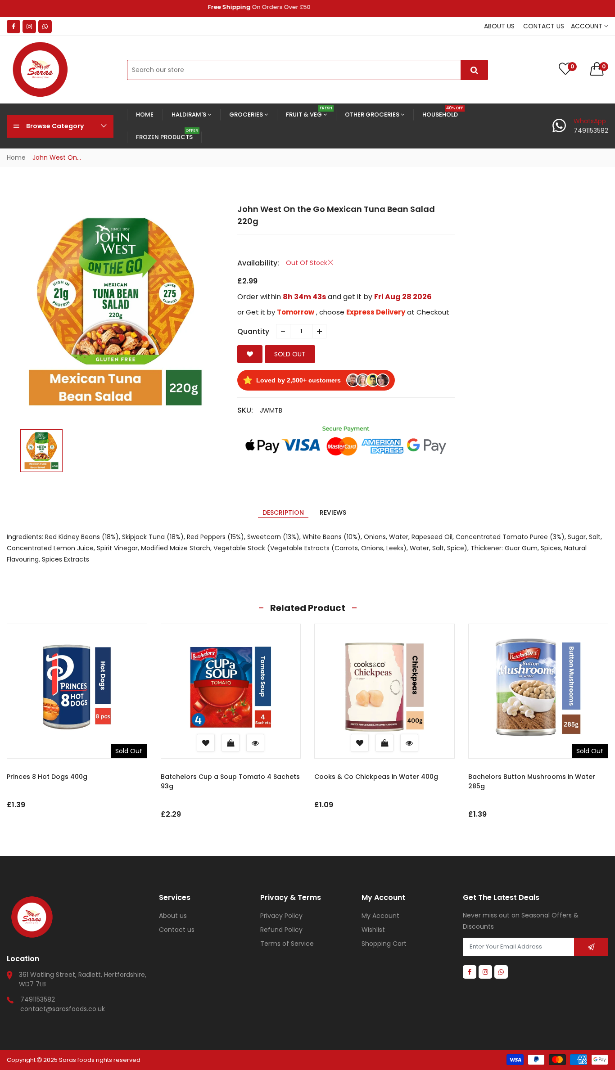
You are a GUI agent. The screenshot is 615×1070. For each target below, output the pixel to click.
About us (499, 26)
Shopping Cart (384, 943)
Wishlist (373, 929)
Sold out (290, 354)
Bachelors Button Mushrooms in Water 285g (531, 781)
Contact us (543, 26)
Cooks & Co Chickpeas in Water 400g (376, 776)
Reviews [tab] (333, 512)
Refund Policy (281, 929)
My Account (380, 915)
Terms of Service (287, 943)
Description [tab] (283, 512)
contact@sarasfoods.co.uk (62, 1008)
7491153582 (37, 999)
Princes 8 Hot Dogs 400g (47, 776)
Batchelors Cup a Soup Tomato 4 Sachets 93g (230, 781)
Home (16, 157)
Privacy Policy (281, 915)
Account (587, 26)
